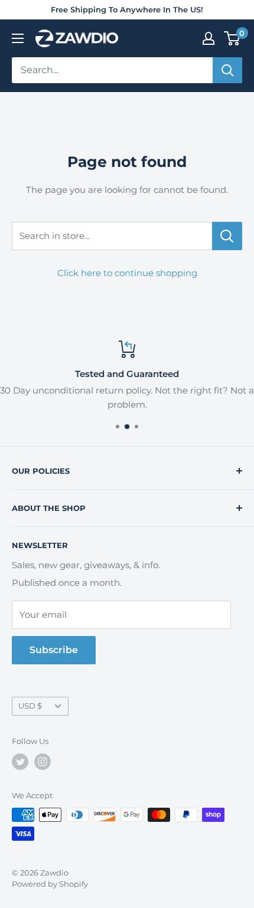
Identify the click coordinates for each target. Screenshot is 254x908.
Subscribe (54, 649)
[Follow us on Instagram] (42, 761)
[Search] (227, 70)
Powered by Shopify (50, 884)
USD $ (30, 706)
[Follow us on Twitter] (20, 761)
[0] (232, 38)
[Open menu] (18, 38)
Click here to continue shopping (127, 272)
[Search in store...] (227, 236)
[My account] (208, 38)
